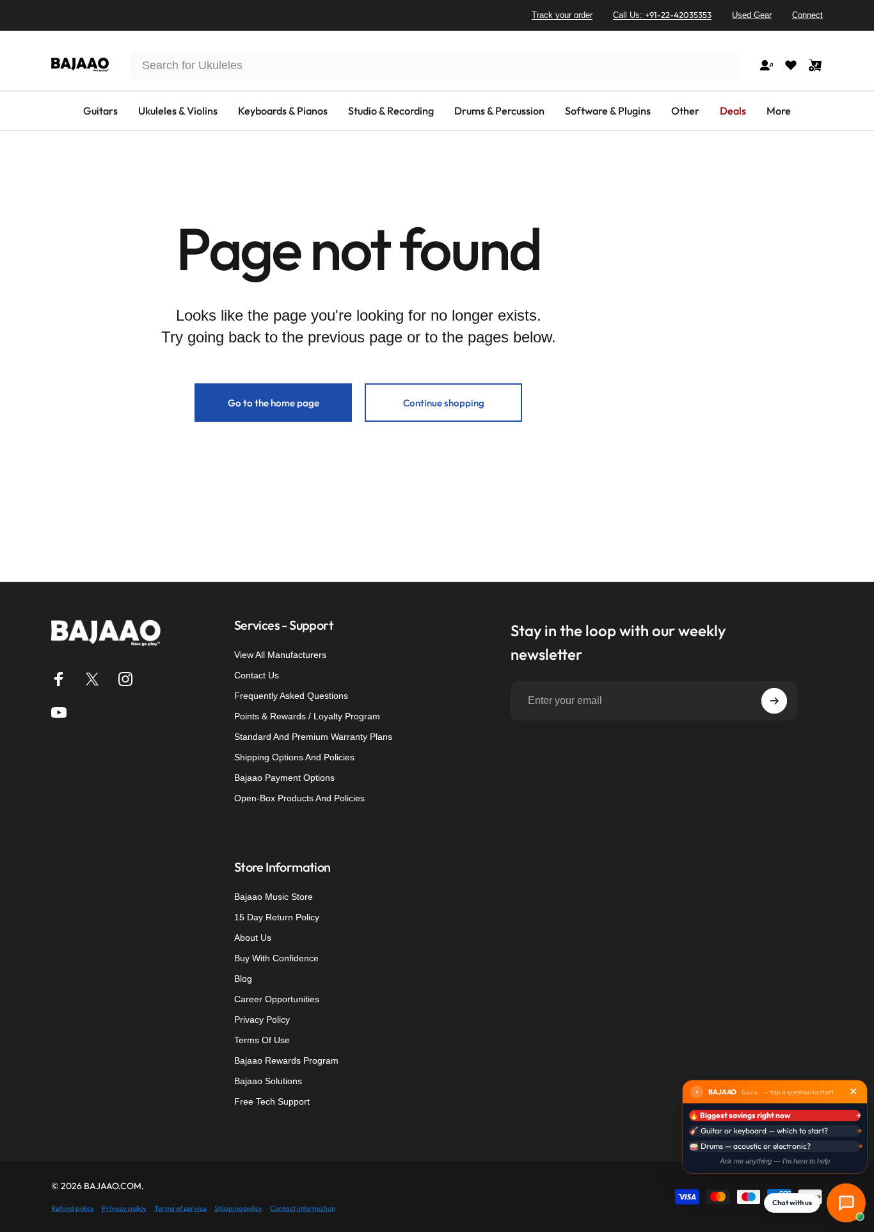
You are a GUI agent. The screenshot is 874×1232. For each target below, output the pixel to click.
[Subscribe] (774, 701)
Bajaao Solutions (268, 1081)
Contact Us (256, 675)
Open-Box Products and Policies (299, 798)
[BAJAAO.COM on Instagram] (125, 679)
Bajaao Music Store (273, 897)
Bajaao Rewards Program (286, 1060)
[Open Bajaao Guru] (846, 1202)
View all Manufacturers (280, 655)
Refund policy (72, 1208)
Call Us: (662, 15)
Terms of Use (262, 1040)
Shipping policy (238, 1208)
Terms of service (180, 1208)
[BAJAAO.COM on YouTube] (59, 712)
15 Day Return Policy (276, 917)
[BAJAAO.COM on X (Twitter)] (92, 679)
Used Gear (752, 15)
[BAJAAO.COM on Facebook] (59, 679)
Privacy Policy (262, 1019)
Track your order (562, 15)
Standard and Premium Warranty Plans (313, 737)
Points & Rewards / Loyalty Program (307, 716)
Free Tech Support (272, 1101)
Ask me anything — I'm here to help (775, 1161)
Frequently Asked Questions (291, 696)
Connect (807, 15)
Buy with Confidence (276, 958)
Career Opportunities (276, 999)
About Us (252, 937)
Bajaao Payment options (284, 777)
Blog (243, 978)
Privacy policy (124, 1208)
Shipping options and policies (294, 757)
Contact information (302, 1208)
